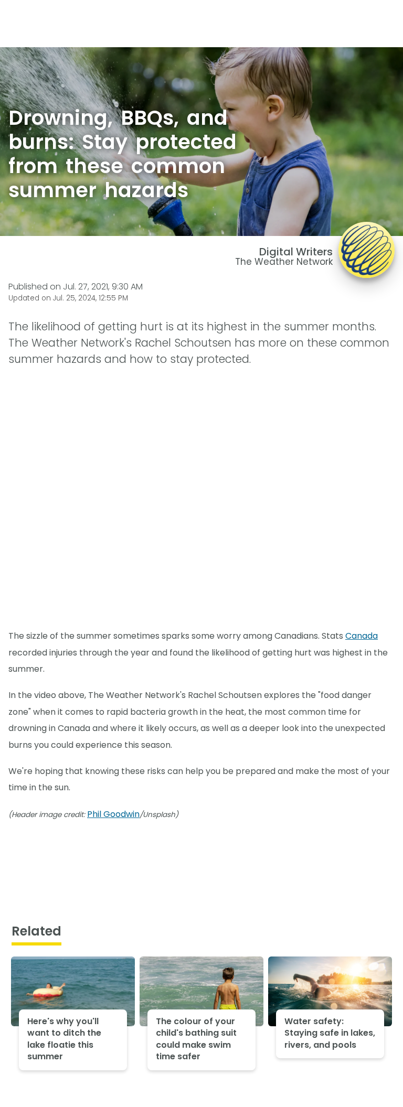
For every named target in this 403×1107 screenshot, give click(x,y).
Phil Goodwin (113, 814)
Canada (361, 636)
